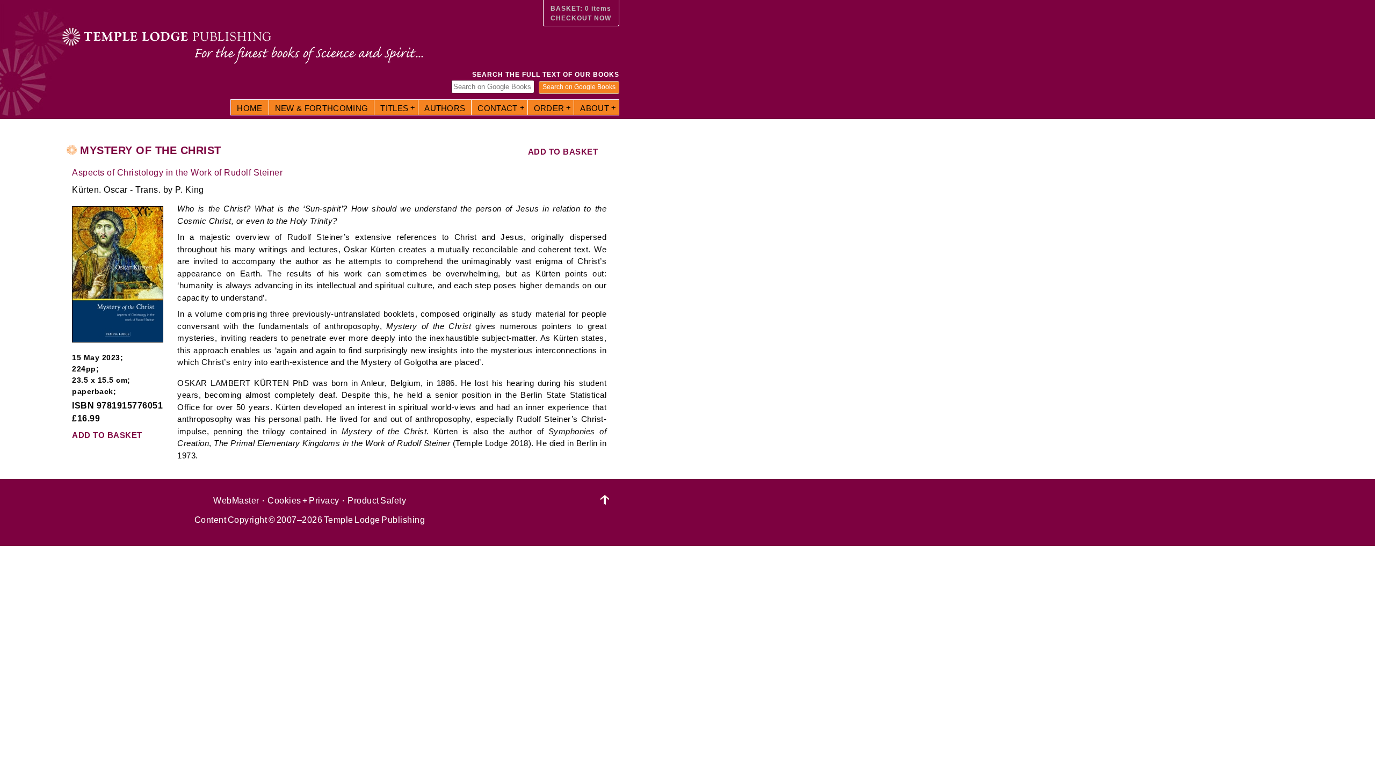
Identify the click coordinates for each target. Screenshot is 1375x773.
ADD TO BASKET (563, 151)
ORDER (549, 108)
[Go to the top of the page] (605, 500)
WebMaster (236, 500)
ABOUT (594, 108)
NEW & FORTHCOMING (321, 108)
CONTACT (497, 108)
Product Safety (377, 500)
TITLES (394, 108)
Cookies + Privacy (303, 500)
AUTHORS (444, 108)
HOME (249, 108)
